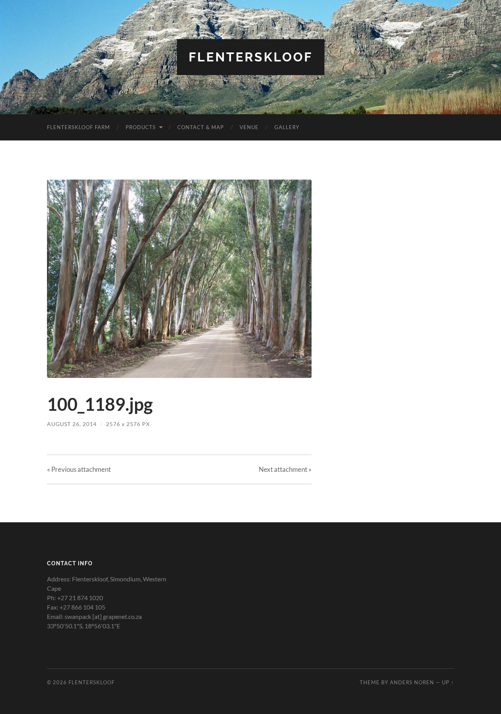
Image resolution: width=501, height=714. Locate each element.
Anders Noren (412, 682)
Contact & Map (200, 127)
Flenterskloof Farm (78, 127)
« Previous (79, 469)
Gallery (286, 127)
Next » (285, 469)
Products (141, 127)
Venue (249, 127)
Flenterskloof (251, 57)
